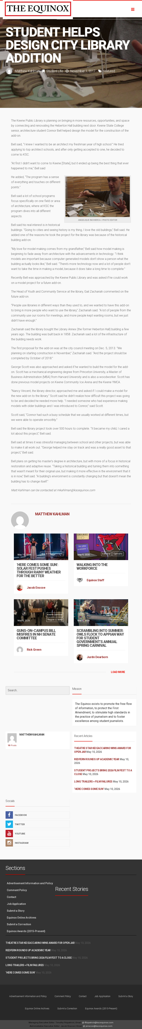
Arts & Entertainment (51, 553)
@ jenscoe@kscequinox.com (97, 1026)
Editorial (106, 553)
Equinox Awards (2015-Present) (26, 931)
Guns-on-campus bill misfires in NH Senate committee (36, 634)
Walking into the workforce (92, 566)
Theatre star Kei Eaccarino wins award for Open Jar (40, 942)
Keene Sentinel (54, 614)
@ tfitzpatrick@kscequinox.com (97, 1022)
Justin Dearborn (97, 657)
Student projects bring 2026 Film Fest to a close (39, 957)
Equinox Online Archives (21, 917)
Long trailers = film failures (93, 781)
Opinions (117, 553)
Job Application (16, 903)
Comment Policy (17, 890)
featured (109, 71)
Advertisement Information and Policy (30, 883)
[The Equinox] (71, 9)
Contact (11, 897)
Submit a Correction (19, 924)
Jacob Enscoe (36, 587)
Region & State (55, 619)
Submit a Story (15, 910)
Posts (12, 745)
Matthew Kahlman (27, 71)
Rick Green (34, 649)
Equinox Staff (95, 580)
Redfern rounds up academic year (96, 759)
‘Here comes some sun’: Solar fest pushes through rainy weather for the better (39, 570)
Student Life (54, 71)
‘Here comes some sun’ (89, 788)
